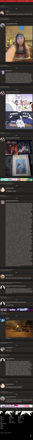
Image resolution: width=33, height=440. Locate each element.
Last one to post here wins (4, 86)
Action (1, 424)
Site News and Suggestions (9, 283)
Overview (1, 417)
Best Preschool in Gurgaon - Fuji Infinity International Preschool (10, 282)
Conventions (20, 422)
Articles (10, 419)
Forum (10, 420)
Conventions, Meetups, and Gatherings (8, 392)
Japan (19, 420)
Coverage (2, 419)
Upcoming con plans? (3, 391)
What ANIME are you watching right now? (7, 182)
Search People (11, 417)
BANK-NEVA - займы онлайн (4, 355)
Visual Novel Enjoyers (3, 65)
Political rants (2, 5)
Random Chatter (7, 19)
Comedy (1, 425)
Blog (1, 418)
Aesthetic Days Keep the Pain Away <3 (6, 342)
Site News (19, 417)
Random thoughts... (3, 296)
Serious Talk (7, 196)
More (16, 8)
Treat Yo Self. (2, 132)
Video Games (20, 421)
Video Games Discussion (8, 66)
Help (1, 420)
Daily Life (1, 426)
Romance (1, 428)
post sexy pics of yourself (4, 18)
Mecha (1, 427)
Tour (1, 422)
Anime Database (12, 421)
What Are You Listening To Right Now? (6, 269)
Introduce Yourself (21, 418)
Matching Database (12, 422)
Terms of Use (2, 432)
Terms (1, 421)
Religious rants (2, 195)
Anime (19, 419)
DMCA (6, 432)
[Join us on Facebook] (31, 436)
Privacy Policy (9, 432)
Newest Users (11, 418)
